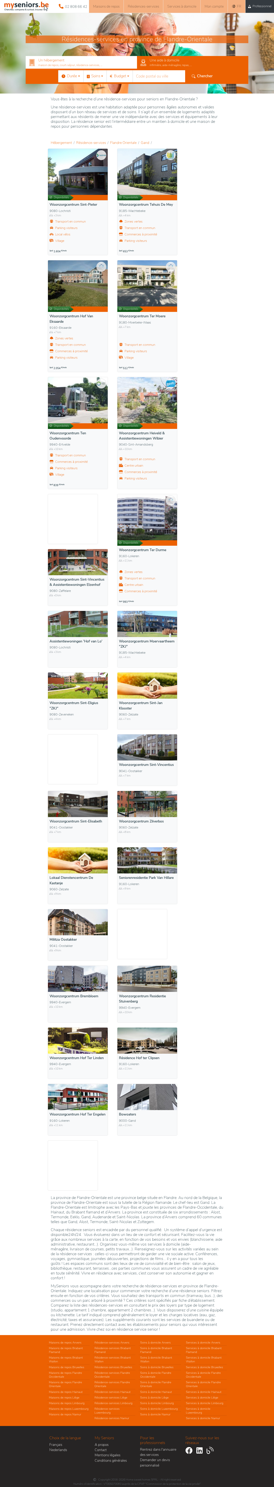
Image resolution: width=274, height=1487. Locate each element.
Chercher (205, 76)
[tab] (81, 62)
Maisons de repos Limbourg (66, 1403)
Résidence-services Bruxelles (113, 1367)
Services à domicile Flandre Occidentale (203, 1375)
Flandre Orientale (123, 142)
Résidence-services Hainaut (112, 1392)
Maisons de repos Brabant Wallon (66, 1359)
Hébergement (61, 142)
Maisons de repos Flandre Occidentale (65, 1375)
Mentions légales (107, 1455)
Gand (145, 142)
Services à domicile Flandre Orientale (203, 1384)
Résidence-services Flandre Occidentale (112, 1375)
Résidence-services (91, 142)
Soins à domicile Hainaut (156, 1392)
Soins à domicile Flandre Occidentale (155, 1375)
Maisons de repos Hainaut (66, 1392)
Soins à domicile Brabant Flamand (156, 1350)
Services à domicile (181, 6)
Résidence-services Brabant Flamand (112, 1350)
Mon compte (214, 6)
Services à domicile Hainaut (203, 1392)
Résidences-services (143, 6)
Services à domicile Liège (202, 1397)
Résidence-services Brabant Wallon (112, 1359)
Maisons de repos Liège (64, 1397)
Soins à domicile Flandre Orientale (155, 1384)
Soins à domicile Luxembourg (159, 1409)
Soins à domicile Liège (154, 1397)
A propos (102, 1444)
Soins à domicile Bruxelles (157, 1367)
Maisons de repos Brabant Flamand (66, 1350)
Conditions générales (111, 1460)
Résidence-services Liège (110, 1397)
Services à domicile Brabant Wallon (204, 1359)
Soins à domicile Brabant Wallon (156, 1359)
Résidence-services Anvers (111, 1342)
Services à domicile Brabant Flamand (204, 1350)
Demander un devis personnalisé (155, 1462)
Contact (101, 1449)
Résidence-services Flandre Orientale (112, 1384)
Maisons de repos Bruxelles (66, 1367)
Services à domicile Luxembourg (198, 1411)
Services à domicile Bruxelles (204, 1367)
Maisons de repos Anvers (65, 1342)
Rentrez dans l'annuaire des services (158, 1452)
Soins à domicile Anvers (155, 1342)
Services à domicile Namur (203, 1418)
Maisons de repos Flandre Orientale (65, 1384)
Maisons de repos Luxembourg (68, 1409)
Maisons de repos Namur (65, 1414)
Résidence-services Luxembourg (107, 1411)
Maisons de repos (106, 6)
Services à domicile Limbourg (204, 1403)
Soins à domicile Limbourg (157, 1403)
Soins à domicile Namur (155, 1414)
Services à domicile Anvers (203, 1342)
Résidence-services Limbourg (113, 1403)
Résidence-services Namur (111, 1418)
